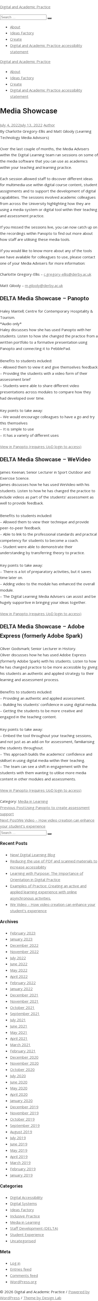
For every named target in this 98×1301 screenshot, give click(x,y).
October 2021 (22, 1007)
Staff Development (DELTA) (34, 1228)
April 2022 (19, 976)
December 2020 (24, 1057)
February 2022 (23, 982)
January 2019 (21, 1175)
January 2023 (21, 939)
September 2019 (25, 1125)
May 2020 (18, 1088)
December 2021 (24, 994)
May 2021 (18, 1032)
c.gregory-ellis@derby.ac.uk (67, 274)
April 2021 (19, 1038)
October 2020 (22, 1069)
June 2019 (18, 1143)
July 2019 (18, 1137)
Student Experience (27, 1234)
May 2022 (18, 970)
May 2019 (18, 1150)
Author (49, 124)
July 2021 (18, 1019)
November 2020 (24, 1063)
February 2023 (23, 932)
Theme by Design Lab (42, 1297)
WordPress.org (23, 1281)
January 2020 (21, 1100)
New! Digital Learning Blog (32, 854)
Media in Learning (33, 801)
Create (16, 39)
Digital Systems (23, 1203)
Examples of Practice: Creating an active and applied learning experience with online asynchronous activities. (48, 892)
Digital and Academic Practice (25, 6)
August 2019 (21, 1131)
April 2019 (19, 1156)
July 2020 (18, 1075)
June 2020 (18, 1082)
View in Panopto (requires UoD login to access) (40, 446)
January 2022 (21, 988)
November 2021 (24, 1001)
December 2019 (24, 1106)
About (15, 26)
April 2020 (19, 1094)
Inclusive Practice (25, 1215)
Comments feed (24, 1275)
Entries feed (20, 1269)
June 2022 (18, 963)
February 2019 (23, 1168)
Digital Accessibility (26, 1197)
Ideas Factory (22, 32)
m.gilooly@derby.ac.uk (44, 285)
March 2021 (20, 1044)
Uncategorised (23, 1240)
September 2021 (25, 1013)
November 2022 (24, 951)
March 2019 (20, 1162)
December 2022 (24, 945)
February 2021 (23, 1050)
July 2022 (18, 957)
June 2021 (18, 1026)
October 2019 (22, 1119)
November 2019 (24, 1112)
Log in (15, 1263)
